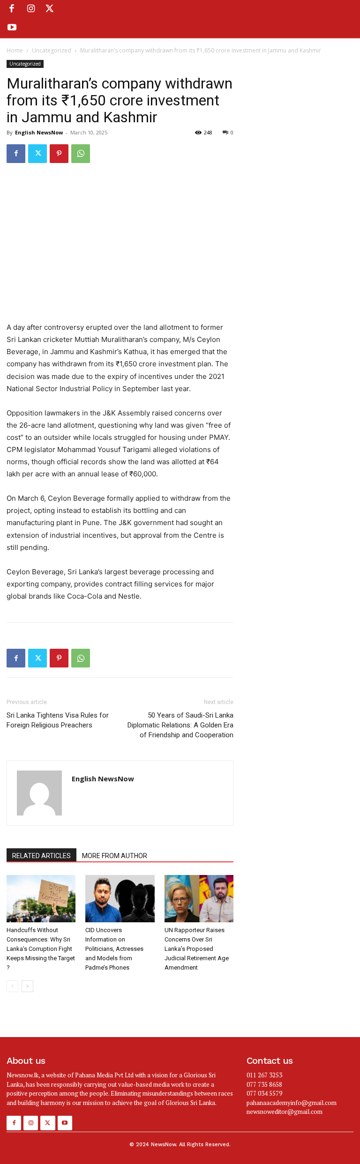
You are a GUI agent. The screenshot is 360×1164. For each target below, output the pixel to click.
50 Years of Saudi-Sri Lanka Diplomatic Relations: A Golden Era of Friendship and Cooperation (180, 725)
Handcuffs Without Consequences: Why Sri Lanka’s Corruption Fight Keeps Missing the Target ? (41, 949)
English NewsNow (39, 132)
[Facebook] (12, 9)
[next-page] (27, 986)
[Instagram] (30, 9)
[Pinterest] (59, 153)
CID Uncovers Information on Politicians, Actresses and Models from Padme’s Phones (114, 949)
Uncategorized (51, 50)
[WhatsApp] (80, 153)
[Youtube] (12, 28)
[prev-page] (12, 986)
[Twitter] (50, 9)
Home (15, 50)
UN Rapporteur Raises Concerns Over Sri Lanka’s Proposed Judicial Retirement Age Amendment (197, 949)
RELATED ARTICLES (41, 856)
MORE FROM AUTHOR (114, 856)
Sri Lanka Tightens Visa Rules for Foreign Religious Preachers (58, 720)
